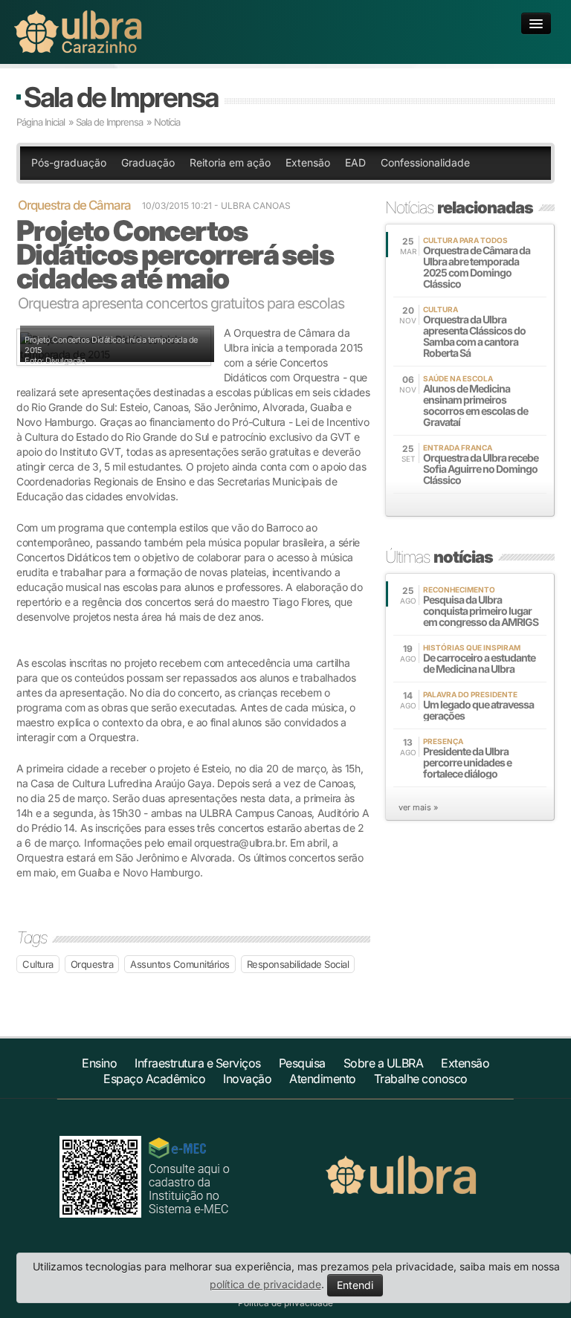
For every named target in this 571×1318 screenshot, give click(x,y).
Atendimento (322, 1078)
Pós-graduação (68, 162)
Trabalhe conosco (421, 1078)
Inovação (247, 1078)
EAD (355, 162)
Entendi (355, 1285)
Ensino (99, 1063)
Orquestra (92, 964)
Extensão (308, 162)
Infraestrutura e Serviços (198, 1063)
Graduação (148, 162)
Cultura (38, 964)
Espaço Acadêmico (154, 1078)
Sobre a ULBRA (383, 1063)
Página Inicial (40, 122)
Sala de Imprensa (121, 97)
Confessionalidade (425, 162)
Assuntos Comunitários (180, 964)
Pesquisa (302, 1063)
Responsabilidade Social (298, 964)
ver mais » (418, 807)
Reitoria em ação (230, 162)
